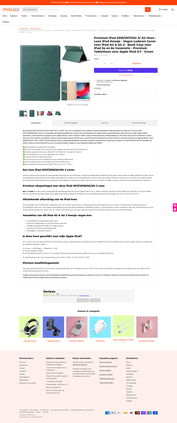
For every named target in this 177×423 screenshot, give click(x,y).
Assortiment (23, 365)
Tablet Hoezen (139, 16)
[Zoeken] (148, 9)
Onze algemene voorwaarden (60, 410)
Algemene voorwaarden (27, 383)
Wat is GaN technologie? (54, 373)
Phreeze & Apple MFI (53, 387)
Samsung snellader (106, 374)
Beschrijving (36, 123)
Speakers (64, 16)
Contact (22, 368)
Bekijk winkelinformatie (103, 85)
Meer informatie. (84, 295)
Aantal (96, 59)
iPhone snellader (105, 370)
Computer (104, 16)
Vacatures (22, 371)
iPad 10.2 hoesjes (105, 362)
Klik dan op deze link (80, 365)
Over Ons (104, 123)
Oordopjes (52, 16)
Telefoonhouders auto (106, 379)
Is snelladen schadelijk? (54, 381)
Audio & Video (76, 16)
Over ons (22, 362)
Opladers (14, 16)
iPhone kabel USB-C (106, 383)
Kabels (24, 16)
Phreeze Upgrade (71, 123)
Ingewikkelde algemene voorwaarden (82, 410)
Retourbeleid (23, 380)
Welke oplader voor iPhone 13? (57, 384)
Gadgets (6, 22)
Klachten (45, 412)
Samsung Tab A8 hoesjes (108, 366)
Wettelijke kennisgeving (26, 412)
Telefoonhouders (37, 16)
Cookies (38, 412)
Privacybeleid (44, 410)
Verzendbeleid (24, 377)
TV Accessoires (91, 16)
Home (5, 16)
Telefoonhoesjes (154, 16)
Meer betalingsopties (126, 75)
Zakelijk (22, 374)
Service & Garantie (139, 123)
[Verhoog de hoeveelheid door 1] (112, 63)
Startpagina (23, 29)
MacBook (125, 16)
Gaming (114, 16)
